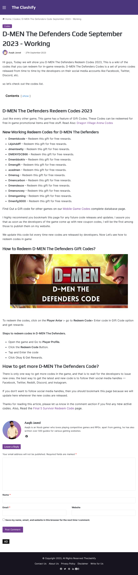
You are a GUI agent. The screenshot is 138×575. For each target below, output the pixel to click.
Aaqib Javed (15, 52)
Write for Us (97, 563)
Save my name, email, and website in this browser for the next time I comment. (47, 520)
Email (6, 507)
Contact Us (40, 563)
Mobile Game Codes (76, 208)
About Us (54, 563)
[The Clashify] (24, 7)
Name (7, 494)
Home (8, 19)
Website (76, 507)
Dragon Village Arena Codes (95, 123)
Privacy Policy (68, 563)
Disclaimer (83, 563)
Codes (16, 19)
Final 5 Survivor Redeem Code (53, 408)
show (25, 95)
